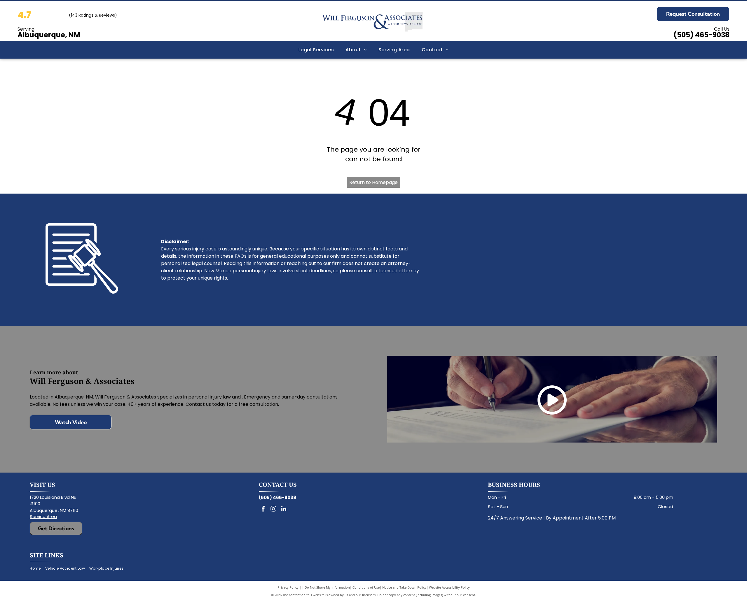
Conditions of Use (366, 587)
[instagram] (273, 509)
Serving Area (43, 516)
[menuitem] (316, 50)
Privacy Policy (288, 587)
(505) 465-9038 (701, 35)
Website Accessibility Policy (449, 587)
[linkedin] (283, 509)
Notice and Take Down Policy (404, 587)
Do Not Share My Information (327, 587)
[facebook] (263, 509)
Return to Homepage (373, 182)
